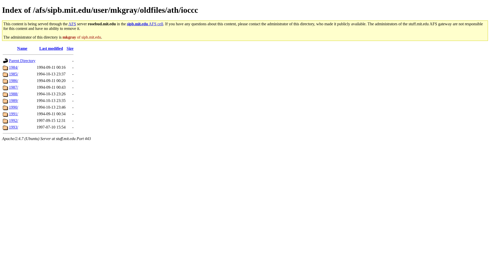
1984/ (13, 67)
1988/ (13, 94)
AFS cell (145, 24)
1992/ (13, 120)
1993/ (13, 127)
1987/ (13, 87)
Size (70, 48)
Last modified (51, 48)
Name (22, 48)
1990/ (13, 107)
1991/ (13, 114)
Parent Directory (22, 61)
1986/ (13, 80)
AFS (72, 24)
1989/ (13, 100)
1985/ (13, 74)
